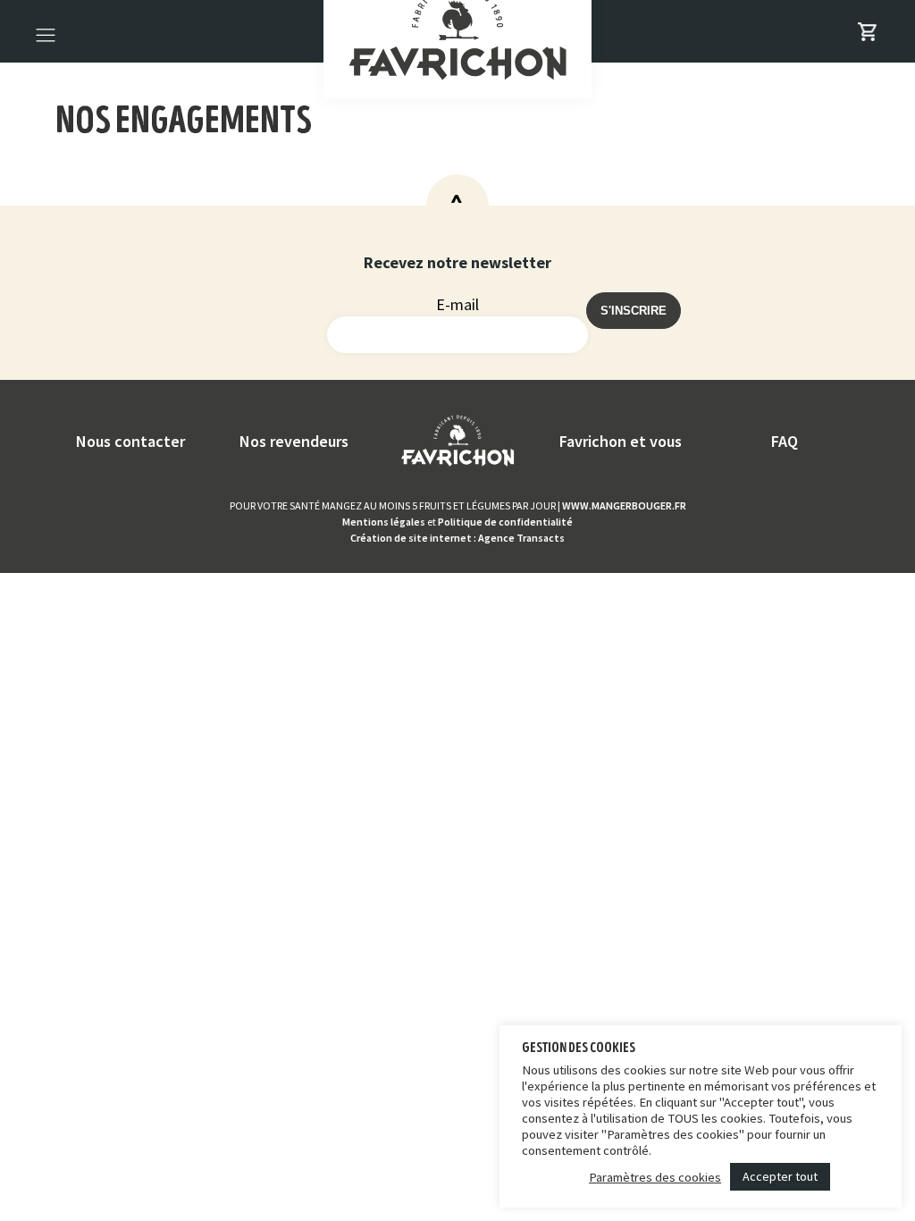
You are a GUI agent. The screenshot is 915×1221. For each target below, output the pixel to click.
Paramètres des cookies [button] (655, 1177)
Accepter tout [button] (780, 1176)
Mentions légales (383, 521)
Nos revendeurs (293, 441)
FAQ (784, 441)
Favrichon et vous (620, 441)
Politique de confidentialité (505, 521)
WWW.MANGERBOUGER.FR (624, 505)
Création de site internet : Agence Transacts (457, 537)
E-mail (457, 304)
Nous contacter (130, 441)
